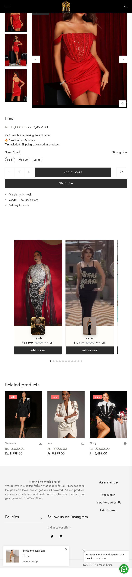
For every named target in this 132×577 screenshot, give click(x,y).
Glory (93, 443)
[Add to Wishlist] (121, 172)
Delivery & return (19, 205)
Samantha (10, 443)
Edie (26, 556)
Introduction (108, 495)
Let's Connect (108, 510)
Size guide (119, 152)
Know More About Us (108, 503)
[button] (125, 6)
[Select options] (40, 443)
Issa (49, 443)
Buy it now (66, 183)
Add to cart (37, 350)
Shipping (27, 144)
